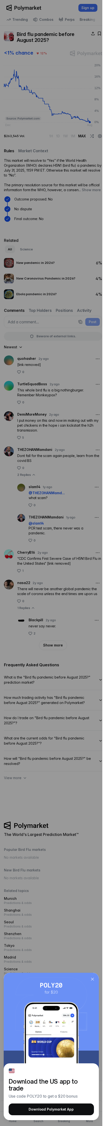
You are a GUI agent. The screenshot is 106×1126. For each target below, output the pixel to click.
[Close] (92, 979)
